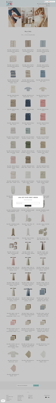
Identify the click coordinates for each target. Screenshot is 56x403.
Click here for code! (28, 205)
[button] (49, 1)
